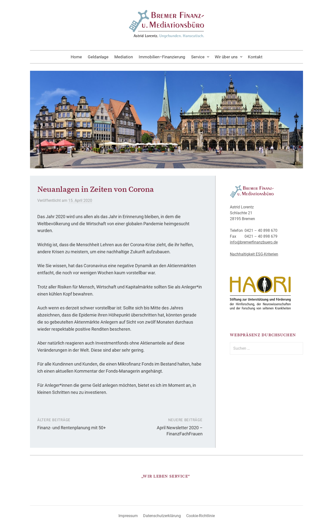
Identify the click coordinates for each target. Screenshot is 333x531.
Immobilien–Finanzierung (162, 56)
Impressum (128, 515)
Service (198, 56)
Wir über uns (226, 56)
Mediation (123, 56)
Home (76, 56)
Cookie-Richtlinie (200, 515)
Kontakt (255, 56)
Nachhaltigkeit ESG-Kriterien (254, 254)
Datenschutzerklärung (162, 515)
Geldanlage (98, 56)
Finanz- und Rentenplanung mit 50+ (71, 427)
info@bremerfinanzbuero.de (254, 242)
